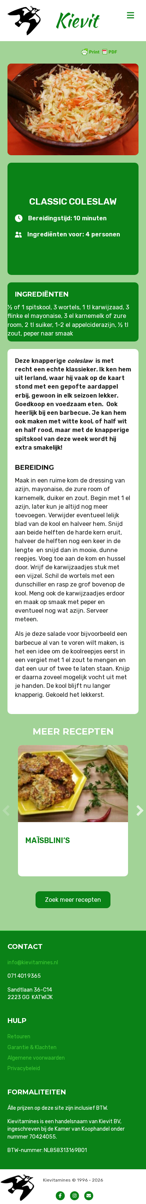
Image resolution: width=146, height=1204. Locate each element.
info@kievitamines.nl (32, 962)
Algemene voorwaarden (36, 1058)
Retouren (18, 1036)
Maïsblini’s (47, 840)
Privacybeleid (23, 1068)
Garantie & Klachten (32, 1047)
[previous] (6, 811)
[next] (140, 811)
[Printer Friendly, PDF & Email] (99, 51)
